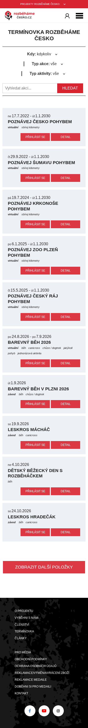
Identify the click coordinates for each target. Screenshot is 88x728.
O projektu (24, 611)
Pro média (23, 652)
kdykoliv (39, 54)
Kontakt (21, 693)
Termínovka (24, 631)
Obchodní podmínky (31, 659)
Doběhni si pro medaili (33, 686)
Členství (22, 624)
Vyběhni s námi (26, 618)
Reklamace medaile (31, 679)
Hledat (70, 88)
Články (21, 638)
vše (44, 64)
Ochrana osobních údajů (35, 666)
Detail (66, 137)
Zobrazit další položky (44, 567)
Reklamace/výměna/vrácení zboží (42, 673)
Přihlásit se (35, 137)
